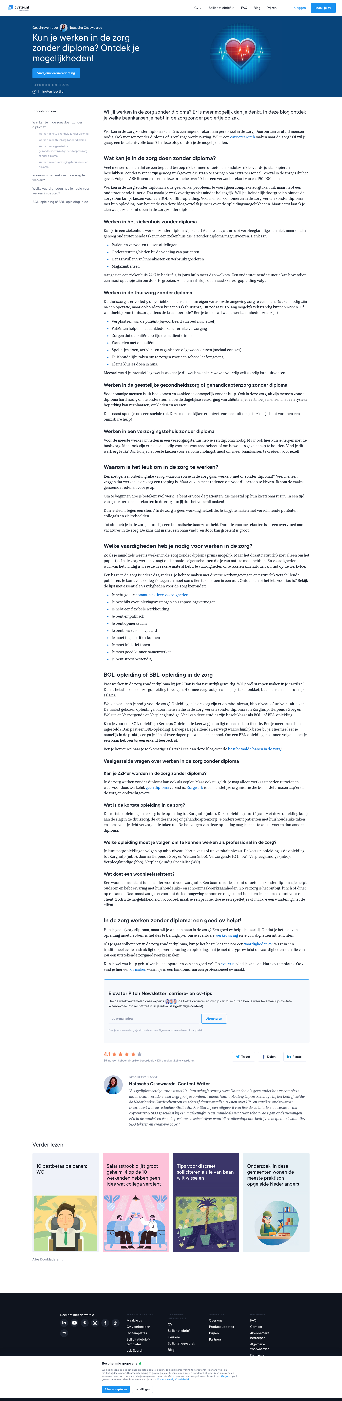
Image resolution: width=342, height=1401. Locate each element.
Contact (256, 1327)
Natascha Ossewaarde (85, 28)
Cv (196, 8)
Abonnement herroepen (259, 1335)
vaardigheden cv (258, 944)
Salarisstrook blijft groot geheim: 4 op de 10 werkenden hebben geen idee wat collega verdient (134, 1175)
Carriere (42, 1159)
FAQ (244, 8)
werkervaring (226, 935)
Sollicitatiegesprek (181, 1343)
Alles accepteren (116, 1389)
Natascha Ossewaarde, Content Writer (169, 1083)
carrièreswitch (242, 137)
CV (170, 1324)
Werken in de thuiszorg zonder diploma (62, 140)
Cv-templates (137, 1333)
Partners (215, 1339)
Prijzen (272, 8)
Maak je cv (323, 8)
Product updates (221, 1327)
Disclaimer (258, 1355)
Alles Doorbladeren (46, 1259)
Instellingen (142, 1389)
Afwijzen (225, 1376)
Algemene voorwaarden (172, 1030)
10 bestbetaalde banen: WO (61, 1169)
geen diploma (157, 787)
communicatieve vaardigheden (162, 595)
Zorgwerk (194, 787)
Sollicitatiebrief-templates (138, 1342)
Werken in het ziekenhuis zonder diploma (63, 133)
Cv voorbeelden (138, 1327)
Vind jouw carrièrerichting (56, 73)
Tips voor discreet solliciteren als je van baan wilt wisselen (205, 1172)
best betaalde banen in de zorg (254, 749)
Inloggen (299, 8)
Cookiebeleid (182, 1379)
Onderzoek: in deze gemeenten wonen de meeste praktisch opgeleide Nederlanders (273, 1175)
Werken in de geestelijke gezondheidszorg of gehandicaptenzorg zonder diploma (63, 151)
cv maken (138, 969)
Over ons (215, 1320)
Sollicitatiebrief (220, 8)
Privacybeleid (196, 1030)
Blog (257, 8)
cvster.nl (228, 964)
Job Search (135, 1350)
